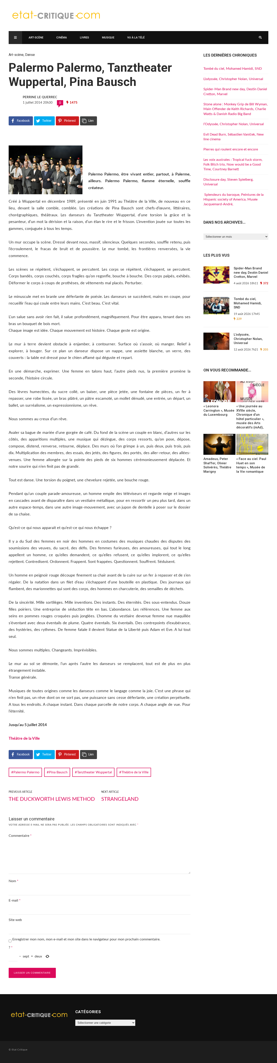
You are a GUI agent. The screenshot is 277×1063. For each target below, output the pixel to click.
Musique (108, 37)
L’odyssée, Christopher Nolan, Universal (233, 79)
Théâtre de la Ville (25, 739)
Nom (13, 881)
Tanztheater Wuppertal (94, 772)
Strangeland (119, 799)
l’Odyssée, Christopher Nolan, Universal (233, 124)
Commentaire (20, 835)
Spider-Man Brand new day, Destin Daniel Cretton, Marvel (251, 272)
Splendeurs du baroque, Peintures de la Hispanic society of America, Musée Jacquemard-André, (233, 199)
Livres (84, 37)
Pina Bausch (58, 772)
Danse (30, 55)
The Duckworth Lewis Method (52, 799)
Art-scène (36, 37)
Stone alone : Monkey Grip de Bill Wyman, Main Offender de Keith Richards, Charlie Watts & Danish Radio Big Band (235, 109)
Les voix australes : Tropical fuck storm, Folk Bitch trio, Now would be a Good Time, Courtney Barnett (233, 164)
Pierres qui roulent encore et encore (230, 149)
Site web (15, 920)
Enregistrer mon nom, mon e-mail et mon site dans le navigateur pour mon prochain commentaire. (86, 939)
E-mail (15, 900)
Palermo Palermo (26, 772)
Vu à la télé (136, 37)
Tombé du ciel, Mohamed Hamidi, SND (232, 68)
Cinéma (61, 37)
